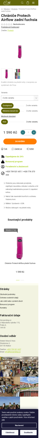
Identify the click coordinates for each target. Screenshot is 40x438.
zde (3, 420)
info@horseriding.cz (13, 352)
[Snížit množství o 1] (23, 132)
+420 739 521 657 (14, 349)
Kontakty (3, 308)
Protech (10, 30)
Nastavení (19, 425)
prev (2, 240)
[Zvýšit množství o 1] (34, 132)
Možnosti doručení (8, 116)
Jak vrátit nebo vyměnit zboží (11, 301)
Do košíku (20, 141)
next (37, 240)
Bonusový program (7, 304)
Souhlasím (28, 432)
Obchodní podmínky (7, 294)
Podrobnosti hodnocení (10, 27)
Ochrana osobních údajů (9, 298)
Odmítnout (10, 432)
